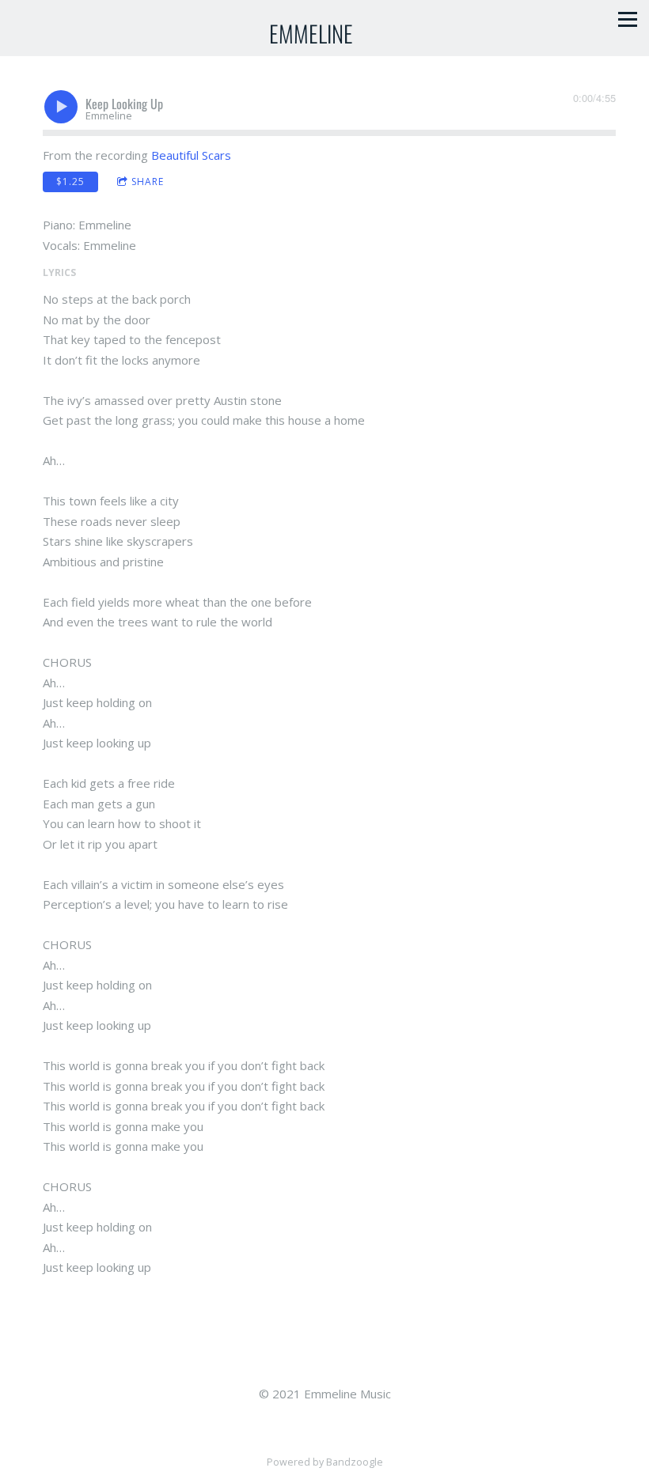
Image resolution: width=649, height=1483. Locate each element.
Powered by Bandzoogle (325, 1462)
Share (147, 181)
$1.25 (70, 181)
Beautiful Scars (191, 155)
